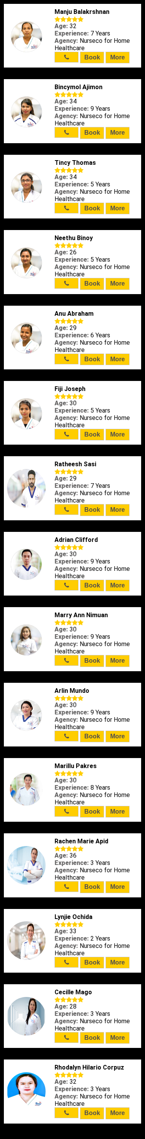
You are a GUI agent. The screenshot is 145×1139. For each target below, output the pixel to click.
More (117, 57)
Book (92, 57)
